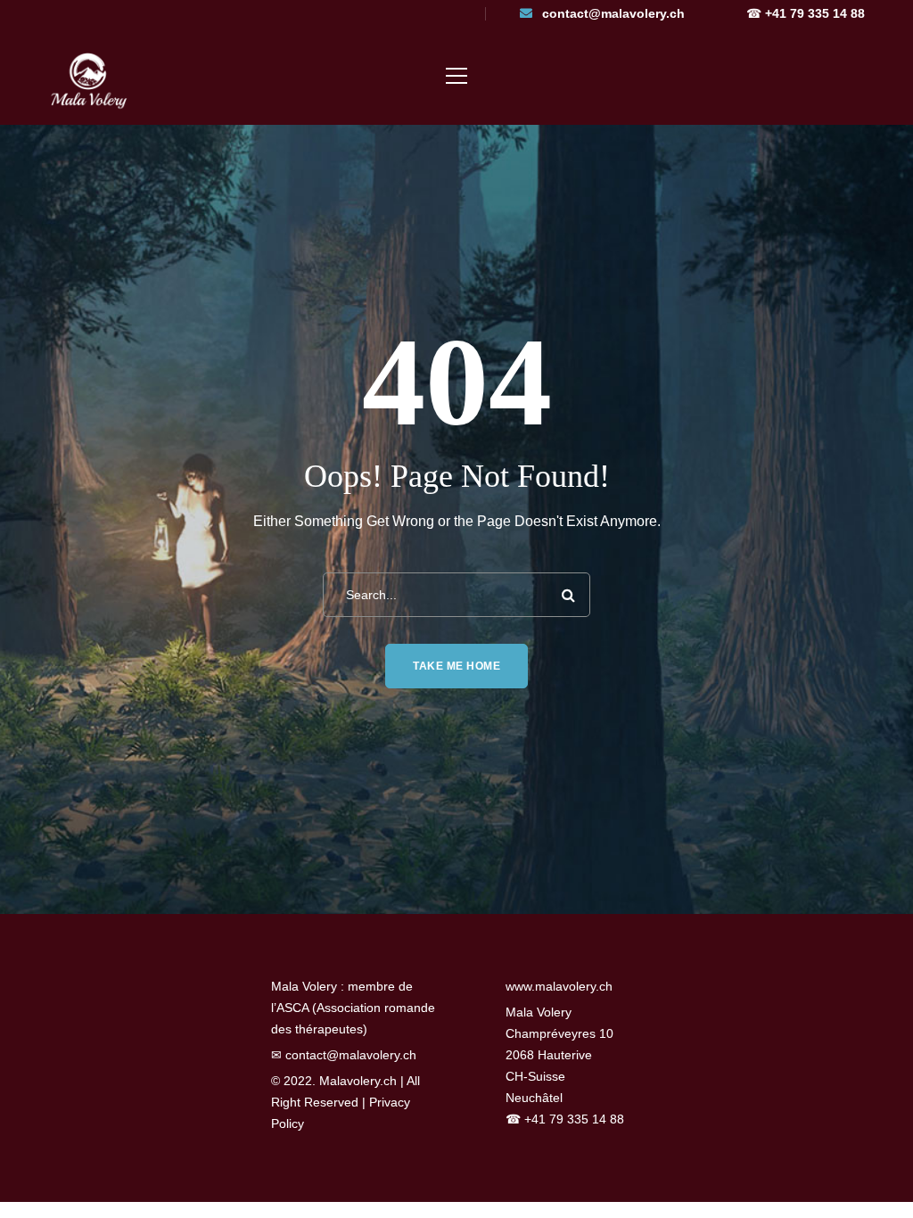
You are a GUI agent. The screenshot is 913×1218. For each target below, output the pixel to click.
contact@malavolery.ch (613, 13)
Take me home (456, 666)
